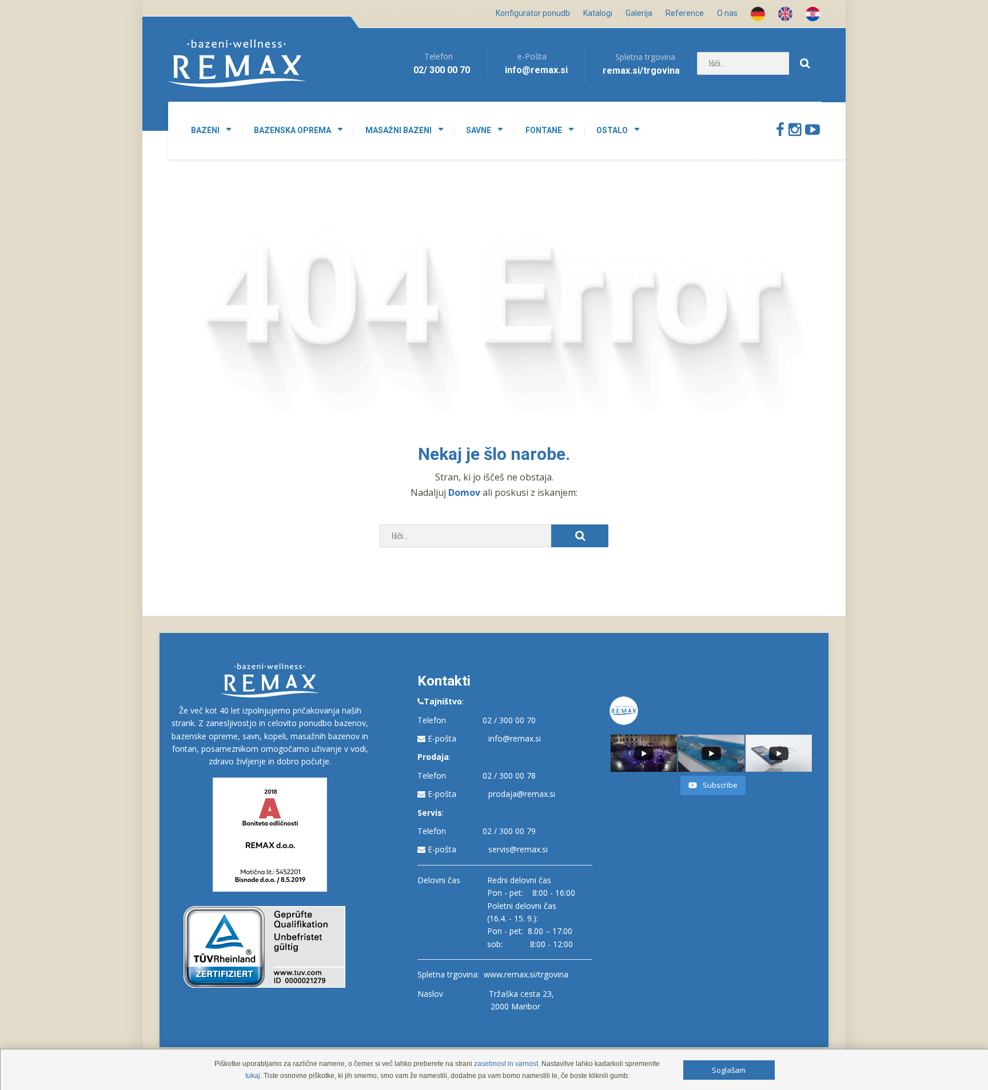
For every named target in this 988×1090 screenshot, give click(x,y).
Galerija (639, 13)
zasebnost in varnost (506, 1064)
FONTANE (543, 130)
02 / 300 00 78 (509, 775)
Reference (685, 13)
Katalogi (597, 13)
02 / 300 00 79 (509, 830)
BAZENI (205, 130)
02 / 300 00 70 (509, 720)
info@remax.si (514, 738)
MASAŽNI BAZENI (398, 130)
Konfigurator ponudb (533, 13)
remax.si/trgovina (641, 70)
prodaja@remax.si (521, 793)
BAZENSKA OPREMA (292, 130)
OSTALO (612, 130)
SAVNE (478, 130)
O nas (727, 13)
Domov (465, 492)
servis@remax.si (518, 849)
